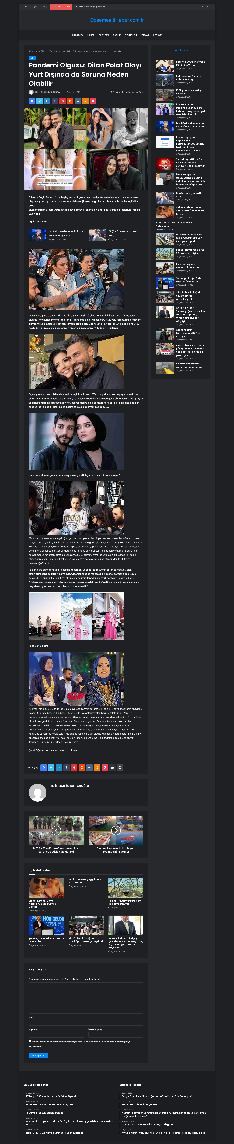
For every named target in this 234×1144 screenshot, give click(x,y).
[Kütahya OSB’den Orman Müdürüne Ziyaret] (165, 66)
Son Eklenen (181, 49)
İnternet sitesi (95, 1029)
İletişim (157, 35)
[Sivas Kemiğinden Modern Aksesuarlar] (165, 268)
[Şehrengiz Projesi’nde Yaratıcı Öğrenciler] (46, 925)
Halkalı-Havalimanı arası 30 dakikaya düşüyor (124, 902)
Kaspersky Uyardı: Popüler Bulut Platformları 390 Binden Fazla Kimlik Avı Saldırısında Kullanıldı (190, 144)
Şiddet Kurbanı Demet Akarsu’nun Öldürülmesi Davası (43, 903)
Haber (90, 35)
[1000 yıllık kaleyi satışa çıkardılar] (165, 95)
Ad (31, 1017)
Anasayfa (77, 35)
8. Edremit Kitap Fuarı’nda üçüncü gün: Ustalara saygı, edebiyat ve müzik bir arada (190, 109)
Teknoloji (131, 35)
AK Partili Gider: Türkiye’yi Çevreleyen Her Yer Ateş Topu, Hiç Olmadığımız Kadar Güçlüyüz (125, 943)
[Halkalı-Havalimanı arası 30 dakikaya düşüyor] (125, 888)
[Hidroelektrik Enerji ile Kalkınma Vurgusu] (165, 80)
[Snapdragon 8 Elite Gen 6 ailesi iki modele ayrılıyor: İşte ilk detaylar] (165, 164)
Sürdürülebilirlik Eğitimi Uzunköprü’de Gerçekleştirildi (86, 940)
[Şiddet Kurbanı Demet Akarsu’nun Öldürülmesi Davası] (46, 888)
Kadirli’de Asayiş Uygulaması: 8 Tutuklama (86, 881)
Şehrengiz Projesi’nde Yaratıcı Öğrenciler (46, 940)
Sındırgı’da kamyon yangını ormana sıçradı (189, 365)
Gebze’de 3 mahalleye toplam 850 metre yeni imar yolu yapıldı (189, 238)
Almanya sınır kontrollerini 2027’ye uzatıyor (188, 333)
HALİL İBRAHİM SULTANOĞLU (48, 92)
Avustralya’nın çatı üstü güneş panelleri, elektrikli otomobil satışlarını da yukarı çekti (190, 350)
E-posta (33, 1029)
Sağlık (117, 35)
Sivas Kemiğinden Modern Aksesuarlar (188, 265)
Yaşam (145, 35)
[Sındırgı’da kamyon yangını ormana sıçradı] (165, 368)
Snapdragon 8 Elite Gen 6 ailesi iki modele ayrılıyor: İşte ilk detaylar (190, 163)
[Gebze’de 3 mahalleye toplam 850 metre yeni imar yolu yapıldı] (165, 239)
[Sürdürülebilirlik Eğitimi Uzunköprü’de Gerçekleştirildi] (86, 925)
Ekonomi (104, 35)
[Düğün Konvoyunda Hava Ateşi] (97, 235)
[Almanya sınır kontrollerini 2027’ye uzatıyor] (165, 334)
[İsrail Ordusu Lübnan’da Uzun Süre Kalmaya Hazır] (37, 235)
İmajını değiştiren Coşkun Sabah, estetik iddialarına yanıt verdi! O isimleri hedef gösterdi (190, 179)
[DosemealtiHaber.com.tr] (117, 20)
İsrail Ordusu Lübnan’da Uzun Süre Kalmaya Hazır (190, 124)
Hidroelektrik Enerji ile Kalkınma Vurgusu (188, 77)
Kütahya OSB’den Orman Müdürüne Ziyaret (190, 63)
